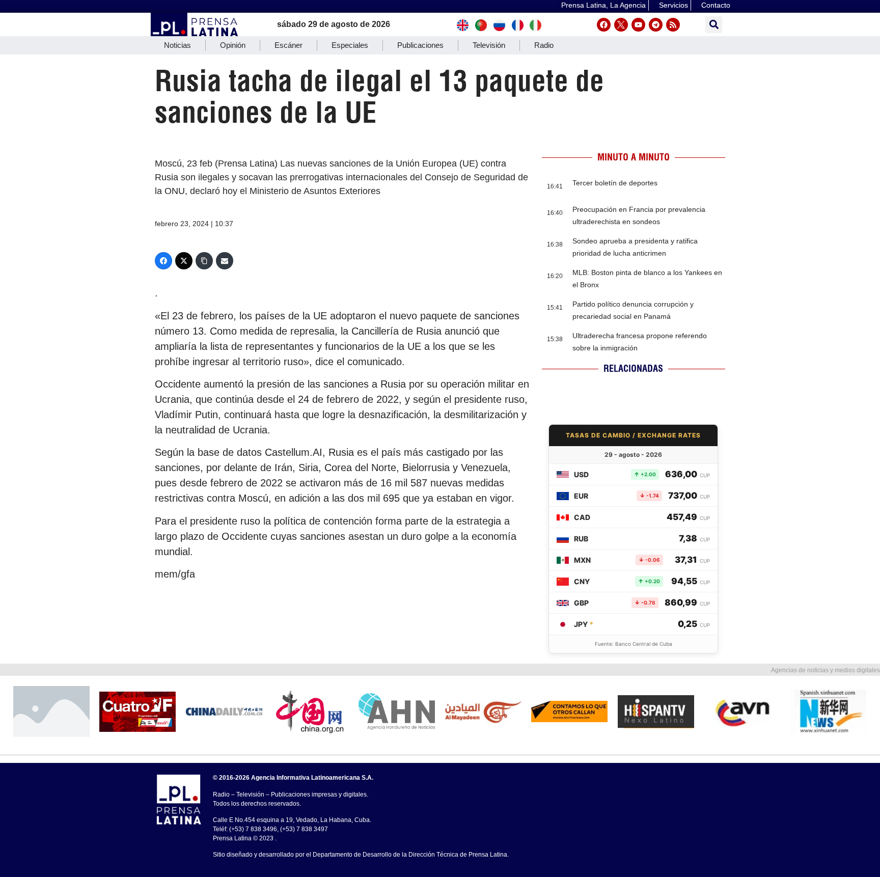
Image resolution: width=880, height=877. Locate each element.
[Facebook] (604, 25)
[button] (713, 24)
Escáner (288, 45)
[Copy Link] (204, 260)
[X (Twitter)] (184, 260)
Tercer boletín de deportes (614, 183)
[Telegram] (656, 25)
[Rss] (673, 25)
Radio (544, 45)
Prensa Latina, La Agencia (603, 5)
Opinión (232, 45)
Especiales (350, 45)
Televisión (489, 45)
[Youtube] (638, 25)
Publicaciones (420, 45)
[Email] (224, 260)
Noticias (177, 45)
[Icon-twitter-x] (621, 25)
